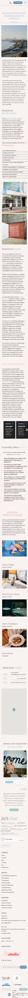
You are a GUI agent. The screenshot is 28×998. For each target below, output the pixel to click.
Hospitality (4, 900)
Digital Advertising (6, 890)
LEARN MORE (9, 782)
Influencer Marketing (7, 885)
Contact (3, 862)
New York (4, 927)
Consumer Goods (6, 907)
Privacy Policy (19, 994)
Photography (5, 878)
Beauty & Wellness (6, 905)
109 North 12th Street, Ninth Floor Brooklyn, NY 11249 (13, 930)
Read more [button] (8, 436)
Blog (2, 860)
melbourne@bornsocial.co (18, 682)
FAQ (2, 865)
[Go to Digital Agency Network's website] (17, 984)
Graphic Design (5, 882)
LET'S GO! (23, 967)
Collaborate (4, 867)
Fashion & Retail (5, 903)
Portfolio (3, 858)
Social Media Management (9, 875)
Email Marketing (5, 887)
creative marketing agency (14, 118)
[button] (3, 430)
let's (9, 818)
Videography (5, 880)
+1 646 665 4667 (6, 933)
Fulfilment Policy (23, 994)
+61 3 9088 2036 (21, 678)
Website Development (8, 892)
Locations (4, 916)
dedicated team (7, 382)
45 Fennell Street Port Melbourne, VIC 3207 (13, 920)
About (3, 855)
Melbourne (4, 918)
